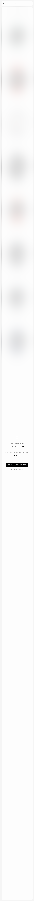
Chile (17, 469)
